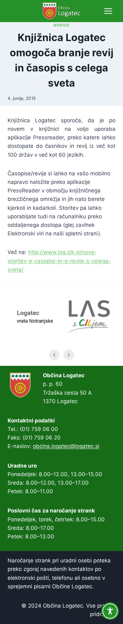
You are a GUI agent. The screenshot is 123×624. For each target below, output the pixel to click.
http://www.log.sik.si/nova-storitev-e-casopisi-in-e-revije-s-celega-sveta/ (59, 260)
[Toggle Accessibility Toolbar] (110, 611)
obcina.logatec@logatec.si (66, 446)
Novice (61, 25)
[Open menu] (108, 10)
